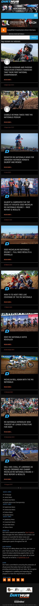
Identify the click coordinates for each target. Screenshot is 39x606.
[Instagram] (13, 579)
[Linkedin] (22, 579)
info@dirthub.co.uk (23, 557)
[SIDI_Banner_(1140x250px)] (19, 26)
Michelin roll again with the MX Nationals (19, 380)
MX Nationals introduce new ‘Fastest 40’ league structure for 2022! (18, 424)
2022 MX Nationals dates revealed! (15, 338)
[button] (35, 15)
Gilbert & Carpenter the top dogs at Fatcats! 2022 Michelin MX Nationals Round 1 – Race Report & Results (18, 206)
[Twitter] (9, 579)
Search (35, 36)
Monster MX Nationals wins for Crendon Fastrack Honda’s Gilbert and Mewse (19, 160)
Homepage (4, 34)
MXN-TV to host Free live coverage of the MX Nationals (18, 295)
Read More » (8, 79)
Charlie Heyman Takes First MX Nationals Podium (18, 116)
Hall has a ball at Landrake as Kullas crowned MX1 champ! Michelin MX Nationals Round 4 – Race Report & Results (19, 471)
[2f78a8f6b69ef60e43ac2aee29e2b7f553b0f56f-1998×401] (19, 592)
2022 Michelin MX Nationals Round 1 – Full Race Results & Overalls (18, 252)
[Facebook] (4, 579)
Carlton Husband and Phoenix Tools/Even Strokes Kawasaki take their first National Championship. (18, 71)
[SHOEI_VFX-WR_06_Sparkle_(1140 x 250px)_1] (19, 12)
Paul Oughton (29, 532)
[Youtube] (18, 579)
